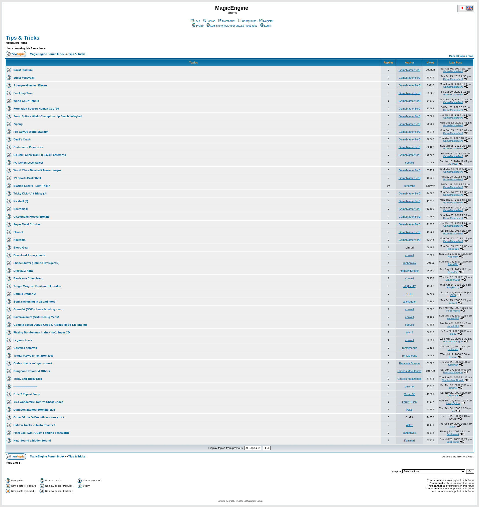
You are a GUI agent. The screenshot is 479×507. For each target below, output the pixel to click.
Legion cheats (22, 340)
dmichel (409, 386)
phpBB (232, 501)
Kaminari (453, 364)
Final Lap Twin (23, 93)
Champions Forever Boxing (31, 216)
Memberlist (228, 20)
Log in (267, 25)
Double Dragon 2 (24, 293)
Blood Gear (20, 247)
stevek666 (453, 318)
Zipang (18, 124)
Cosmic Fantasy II (25, 347)
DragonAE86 (453, 279)
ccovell (409, 162)
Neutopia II (20, 208)
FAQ (197, 20)
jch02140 (453, 164)
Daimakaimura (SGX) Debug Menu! (36, 317)
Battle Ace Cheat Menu (28, 278)
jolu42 (409, 332)
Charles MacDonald (409, 371)
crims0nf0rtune (409, 270)
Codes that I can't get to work (32, 363)
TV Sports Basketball (27, 178)
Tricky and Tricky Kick (27, 378)
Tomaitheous (409, 347)
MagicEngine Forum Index (47, 54)
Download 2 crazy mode (29, 255)
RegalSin (453, 256)
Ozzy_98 (409, 394)
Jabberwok (409, 262)
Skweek (18, 232)
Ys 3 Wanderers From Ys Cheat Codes (38, 401)
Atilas (409, 409)
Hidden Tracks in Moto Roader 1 (34, 425)
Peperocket (453, 310)
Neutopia (19, 239)
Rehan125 (453, 249)
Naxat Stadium (23, 69)
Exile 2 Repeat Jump (26, 394)
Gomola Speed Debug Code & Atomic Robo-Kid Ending (50, 324)
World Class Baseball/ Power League (37, 170)
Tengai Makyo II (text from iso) (33, 355)
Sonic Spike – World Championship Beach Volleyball (47, 116)
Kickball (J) (20, 201)
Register (268, 20)
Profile (200, 25)
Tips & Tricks (22, 38)
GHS (409, 293)
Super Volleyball (23, 77)
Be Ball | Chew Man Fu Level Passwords (39, 154)
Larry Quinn (409, 401)
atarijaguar (409, 301)
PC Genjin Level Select (28, 162)
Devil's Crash (22, 139)
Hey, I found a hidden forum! (32, 440)
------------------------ (25, 386)
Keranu (453, 357)
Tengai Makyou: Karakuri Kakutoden (37, 286)
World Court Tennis (26, 100)
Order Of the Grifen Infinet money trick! (39, 417)
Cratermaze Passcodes (28, 147)
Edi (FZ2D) (409, 286)
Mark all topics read (461, 56)
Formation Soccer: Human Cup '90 (36, 108)
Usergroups (249, 20)
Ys (453, 411)
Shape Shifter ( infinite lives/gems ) (36, 262)
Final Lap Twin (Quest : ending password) (41, 432)
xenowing (409, 185)
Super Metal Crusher (26, 224)
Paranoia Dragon (453, 341)
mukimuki (453, 349)
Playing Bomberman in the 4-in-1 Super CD (41, 332)
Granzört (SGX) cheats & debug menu (38, 309)
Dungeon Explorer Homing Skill (34, 409)
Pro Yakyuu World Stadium (30, 131)
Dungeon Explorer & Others (31, 371)
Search (211, 20)
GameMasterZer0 (409, 69)
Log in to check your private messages (233, 25)
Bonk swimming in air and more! (34, 301)
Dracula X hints (23, 270)
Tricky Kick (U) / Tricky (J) (30, 193)
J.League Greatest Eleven (30, 85)
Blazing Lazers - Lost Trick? (31, 185)
